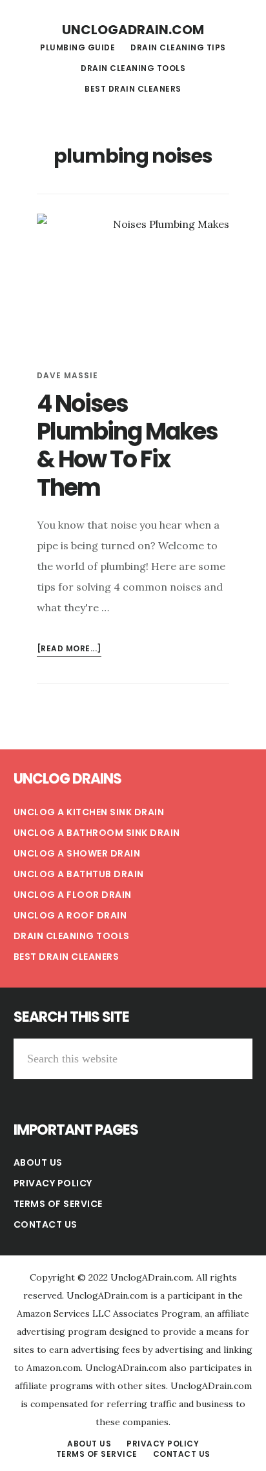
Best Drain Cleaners (66, 956)
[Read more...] (69, 649)
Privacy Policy (53, 1183)
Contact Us (45, 1224)
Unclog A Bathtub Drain (79, 873)
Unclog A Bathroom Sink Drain (97, 832)
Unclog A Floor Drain (73, 894)
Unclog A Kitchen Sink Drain (89, 812)
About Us (38, 1162)
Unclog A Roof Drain (70, 915)
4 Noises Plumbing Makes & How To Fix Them (127, 445)
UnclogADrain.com (133, 30)
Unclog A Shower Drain (77, 853)
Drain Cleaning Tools (72, 935)
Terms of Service (58, 1203)
